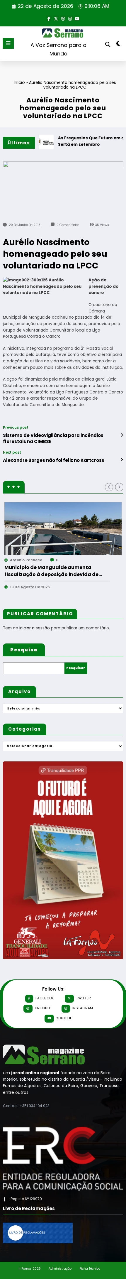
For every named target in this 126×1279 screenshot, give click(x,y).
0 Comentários (68, 225)
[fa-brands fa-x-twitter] (56, 18)
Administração (60, 1268)
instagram (82, 1008)
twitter (83, 998)
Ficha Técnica (90, 1268)
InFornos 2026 (29, 1268)
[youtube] (77, 18)
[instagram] (70, 18)
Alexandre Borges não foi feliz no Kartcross (53, 460)
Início (19, 82)
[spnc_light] (118, 45)
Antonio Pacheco (39, 559)
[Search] (108, 44)
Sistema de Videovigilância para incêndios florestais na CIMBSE (53, 438)
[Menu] (8, 43)
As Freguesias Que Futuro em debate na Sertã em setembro (66, 571)
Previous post (15, 427)
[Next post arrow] (121, 459)
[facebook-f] (49, 18)
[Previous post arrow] (121, 435)
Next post (12, 452)
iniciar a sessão (34, 628)
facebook (44, 998)
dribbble (43, 1008)
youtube (64, 1018)
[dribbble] (63, 18)
